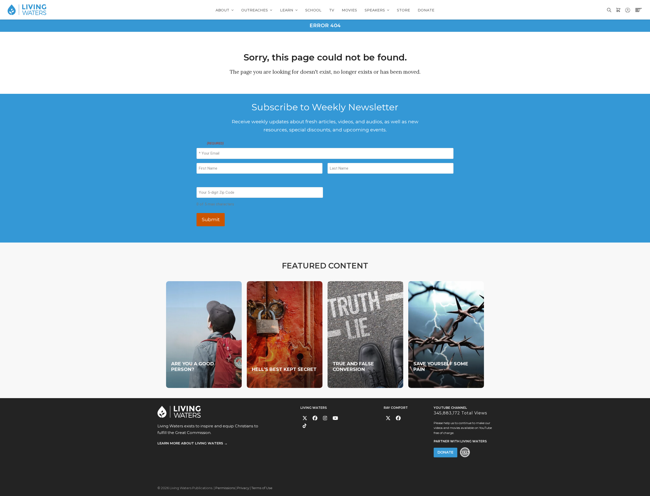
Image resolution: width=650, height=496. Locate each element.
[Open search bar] (609, 9)
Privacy (243, 488)
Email (210, 143)
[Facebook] (315, 418)
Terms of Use (261, 488)
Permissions (225, 488)
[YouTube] (335, 418)
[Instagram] (325, 418)
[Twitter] (304, 418)
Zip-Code (204, 182)
